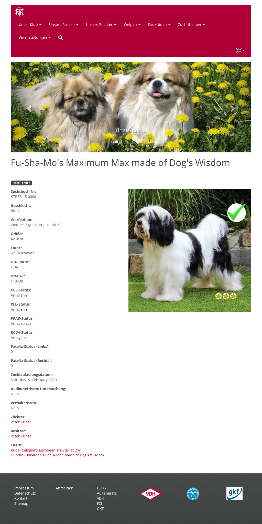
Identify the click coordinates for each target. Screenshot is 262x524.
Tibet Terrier (21, 183)
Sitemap (21, 503)
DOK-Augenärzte (107, 491)
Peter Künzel (21, 422)
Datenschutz (25, 493)
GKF (100, 508)
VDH (100, 498)
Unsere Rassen (62, 24)
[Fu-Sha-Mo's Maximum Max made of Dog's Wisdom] (189, 250)
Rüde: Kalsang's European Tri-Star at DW (46, 450)
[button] (29, 107)
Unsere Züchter (100, 24)
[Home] (21, 12)
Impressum (24, 488)
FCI (99, 503)
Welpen (131, 24)
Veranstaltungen (33, 37)
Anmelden (64, 488)
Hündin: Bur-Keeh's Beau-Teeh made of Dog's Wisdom (57, 455)
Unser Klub (29, 24)
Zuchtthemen (190, 24)
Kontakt (20, 498)
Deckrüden (158, 24)
